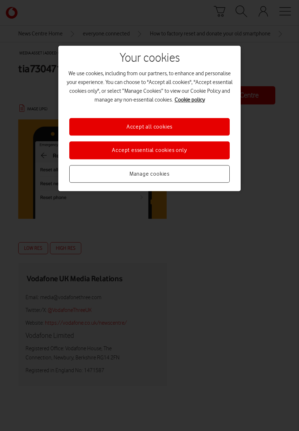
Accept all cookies (149, 126)
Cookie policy (190, 99)
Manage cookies (149, 174)
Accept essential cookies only (149, 150)
